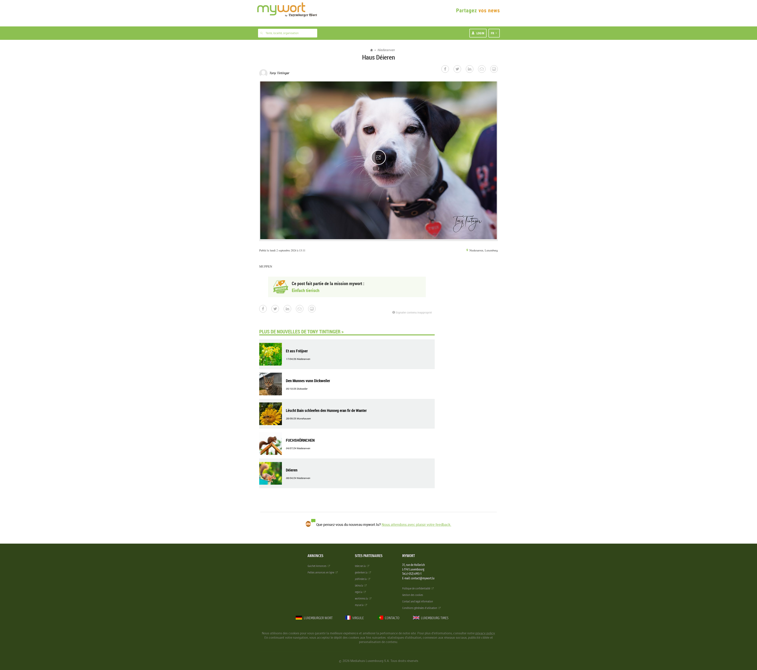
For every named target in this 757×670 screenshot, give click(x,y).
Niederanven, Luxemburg (483, 250)
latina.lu (359, 585)
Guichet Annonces (317, 566)
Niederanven (386, 50)
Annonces (315, 555)
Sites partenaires (368, 555)
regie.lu (359, 592)
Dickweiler (302, 388)
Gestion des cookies (412, 595)
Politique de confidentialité (416, 588)
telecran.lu (360, 566)
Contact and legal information (417, 601)
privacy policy (485, 633)
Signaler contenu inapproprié (413, 312)
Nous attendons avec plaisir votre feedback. (416, 524)
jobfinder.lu (361, 579)
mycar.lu (359, 605)
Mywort (408, 555)
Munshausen (304, 418)
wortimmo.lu (361, 598)
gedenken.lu (361, 572)
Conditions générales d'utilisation (420, 608)
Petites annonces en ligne (321, 572)
